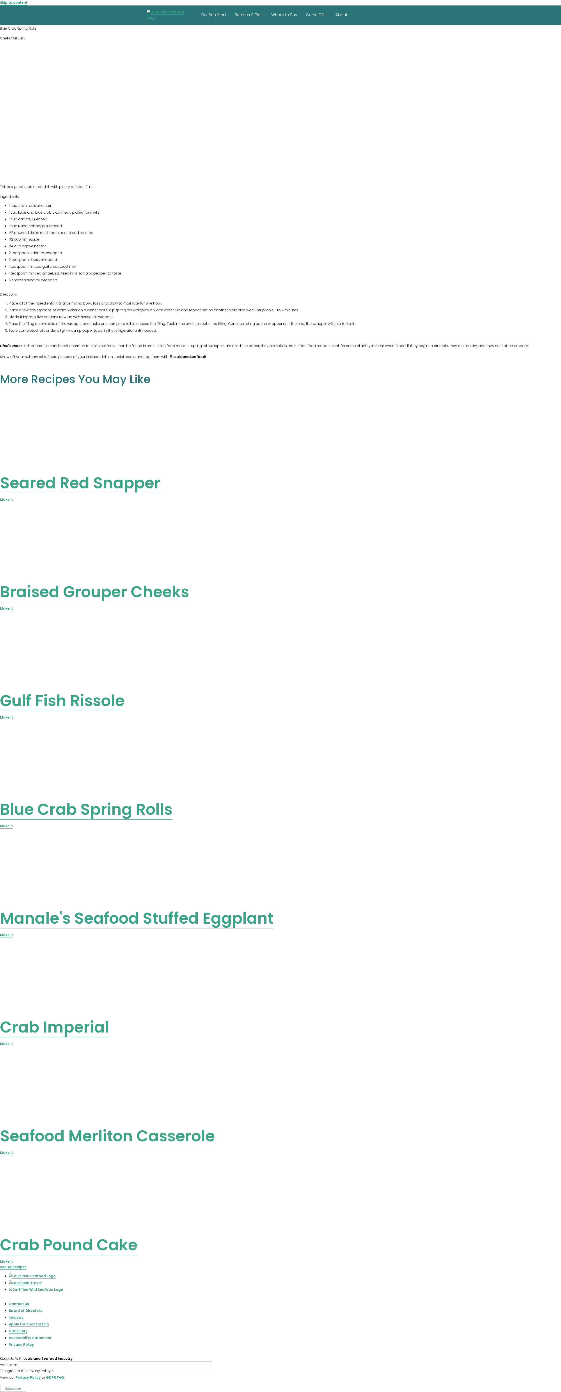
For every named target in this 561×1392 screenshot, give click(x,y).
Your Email (9, 1364)
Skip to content (13, 2)
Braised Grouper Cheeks (94, 592)
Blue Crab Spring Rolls (86, 809)
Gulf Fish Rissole (62, 701)
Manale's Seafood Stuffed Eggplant (136, 918)
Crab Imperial (54, 1027)
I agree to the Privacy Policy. (29, 1370)
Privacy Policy (28, 1377)
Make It (6, 499)
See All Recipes (13, 1267)
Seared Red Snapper (80, 483)
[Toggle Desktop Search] (417, 14)
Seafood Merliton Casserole (107, 1136)
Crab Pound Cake (68, 1245)
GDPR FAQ (55, 1377)
